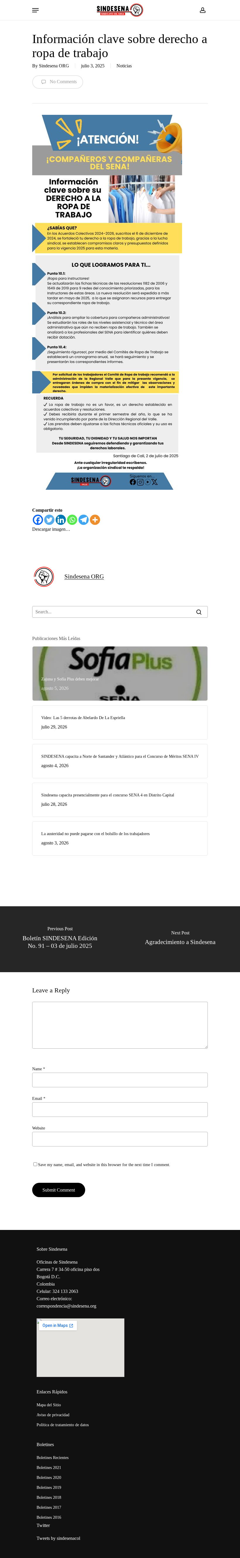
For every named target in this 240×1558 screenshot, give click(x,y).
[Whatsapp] (72, 520)
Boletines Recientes (52, 1457)
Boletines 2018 (49, 1497)
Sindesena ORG (54, 65)
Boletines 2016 (49, 1517)
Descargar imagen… (51, 529)
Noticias (124, 65)
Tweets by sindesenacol (58, 1538)
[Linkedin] (61, 520)
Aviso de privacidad (53, 1415)
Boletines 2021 (49, 1467)
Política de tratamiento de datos (63, 1425)
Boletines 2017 (49, 1507)
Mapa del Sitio (49, 1405)
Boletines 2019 (49, 1487)
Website (38, 1128)
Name (38, 1069)
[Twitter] (49, 520)
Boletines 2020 (49, 1477)
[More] (95, 520)
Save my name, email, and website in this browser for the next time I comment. (104, 1165)
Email (38, 1098)
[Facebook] (38, 520)
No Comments (63, 81)
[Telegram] (83, 520)
